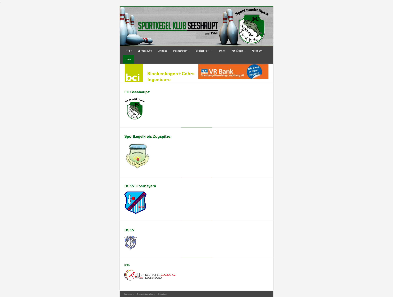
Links (128, 59)
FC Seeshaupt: (137, 91)
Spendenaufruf (145, 50)
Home (129, 50)
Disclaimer (162, 294)
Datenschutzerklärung (146, 294)
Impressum (129, 294)
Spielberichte (202, 50)
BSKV (129, 230)
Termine (222, 50)
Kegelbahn (257, 50)
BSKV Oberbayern (140, 185)
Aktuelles (162, 50)
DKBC (127, 264)
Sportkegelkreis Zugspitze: (147, 136)
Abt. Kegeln (237, 50)
